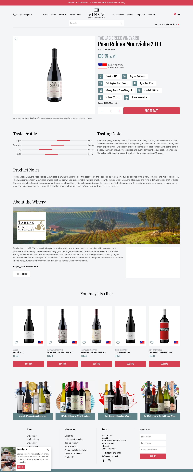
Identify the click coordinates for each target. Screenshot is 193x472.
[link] (176, 14)
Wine (53, 14)
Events (130, 14)
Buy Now (28, 364)
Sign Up (20, 467)
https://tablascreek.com (26, 267)
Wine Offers (32, 443)
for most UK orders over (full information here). (96, 2)
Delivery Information (74, 439)
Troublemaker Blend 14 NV (160, 351)
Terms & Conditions (73, 453)
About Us (69, 435)
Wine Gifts (62, 14)
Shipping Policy (71, 443)
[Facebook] (103, 461)
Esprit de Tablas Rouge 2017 (93, 351)
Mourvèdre (142, 98)
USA (122, 67)
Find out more (21, 274)
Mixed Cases (75, 14)
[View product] (28, 326)
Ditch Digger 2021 (122, 351)
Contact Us (69, 457)
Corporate (140, 14)
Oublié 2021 (18, 351)
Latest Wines (32, 446)
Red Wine (112, 65)
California (113, 67)
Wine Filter (32, 435)
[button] (16, 39)
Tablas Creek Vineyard (118, 38)
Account (151, 14)
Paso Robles (122, 84)
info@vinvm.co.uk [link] (110, 456)
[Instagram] (109, 461)
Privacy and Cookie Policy (76, 450)
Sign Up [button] (153, 456)
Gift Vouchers (118, 14)
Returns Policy (71, 446)
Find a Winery (33, 439)
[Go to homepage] (96, 13)
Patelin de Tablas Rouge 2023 (60, 351)
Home (45, 14)
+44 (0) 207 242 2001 (111, 453)
